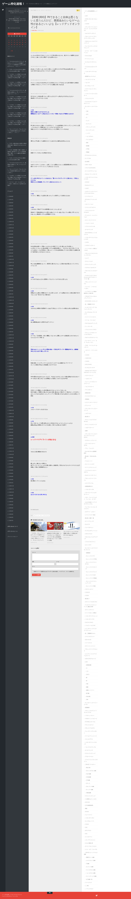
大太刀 (87, 674)
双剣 (87, 142)
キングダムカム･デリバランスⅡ (90, 313)
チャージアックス (90, 130)
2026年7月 (11, 199)
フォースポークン (89, 527)
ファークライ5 (88, 882)
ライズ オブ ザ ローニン (90, 396)
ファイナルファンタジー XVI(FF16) (90, 471)
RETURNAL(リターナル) (90, 721)
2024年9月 (11, 268)
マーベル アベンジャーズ (91, 736)
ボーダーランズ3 (89, 750)
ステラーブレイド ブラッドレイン (90, 89)
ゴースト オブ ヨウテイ (90, 207)
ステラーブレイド (89, 375)
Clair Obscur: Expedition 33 (90, 267)
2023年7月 (11, 312)
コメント (34, 552)
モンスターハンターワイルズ (90, 107)
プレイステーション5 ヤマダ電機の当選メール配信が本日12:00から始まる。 (70, 533)
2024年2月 (11, 290)
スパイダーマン (88, 836)
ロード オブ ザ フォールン (91, 171)
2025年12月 (11, 221)
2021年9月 (11, 382)
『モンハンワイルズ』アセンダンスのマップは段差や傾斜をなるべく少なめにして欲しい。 (17, 131)
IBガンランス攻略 (90, 786)
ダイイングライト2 (89, 609)
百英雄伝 (87, 399)
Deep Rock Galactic (89, 622)
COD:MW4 (87, 23)
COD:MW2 (87, 361)
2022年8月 (11, 347)
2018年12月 (11, 486)
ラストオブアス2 (89, 739)
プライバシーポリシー (13, 536)
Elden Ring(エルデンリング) (91, 323)
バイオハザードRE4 (89, 489)
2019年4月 (11, 473)
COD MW (87, 595)
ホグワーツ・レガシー (90, 511)
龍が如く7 (87, 598)
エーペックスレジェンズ (90, 467)
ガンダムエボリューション (91, 530)
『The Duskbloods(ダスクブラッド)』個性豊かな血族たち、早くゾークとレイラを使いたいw (17, 92)
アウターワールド (89, 756)
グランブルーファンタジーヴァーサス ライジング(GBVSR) (90, 435)
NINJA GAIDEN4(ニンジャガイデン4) (90, 233)
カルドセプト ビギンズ (90, 33)
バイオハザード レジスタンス (90, 743)
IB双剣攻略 (88, 792)
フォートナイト (88, 814)
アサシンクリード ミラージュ (90, 479)
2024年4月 (11, 284)
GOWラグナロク (88, 533)
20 (17, 44)
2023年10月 (11, 303)
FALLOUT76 (87, 524)
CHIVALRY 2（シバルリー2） (91, 718)
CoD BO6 (87, 242)
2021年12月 (11, 372)
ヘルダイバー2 (88, 378)
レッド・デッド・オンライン (44, 10)
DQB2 (86, 827)
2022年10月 (11, 341)
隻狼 (86, 808)
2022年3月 (11, 363)
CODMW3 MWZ (88, 358)
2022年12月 (11, 335)
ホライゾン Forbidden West (91, 601)
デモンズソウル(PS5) (89, 728)
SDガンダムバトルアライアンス (91, 537)
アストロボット (88, 389)
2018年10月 (11, 492)
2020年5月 (11, 432)
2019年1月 (11, 482)
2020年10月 (11, 416)
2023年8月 (11, 309)
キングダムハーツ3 (89, 821)
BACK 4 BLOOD (88, 639)
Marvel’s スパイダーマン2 (90, 475)
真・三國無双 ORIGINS (90, 304)
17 (8, 44)
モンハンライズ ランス (91, 571)
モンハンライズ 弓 (90, 556)
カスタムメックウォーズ (90, 440)
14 (19, 42)
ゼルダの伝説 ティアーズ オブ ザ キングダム (90, 503)
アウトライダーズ (89, 725)
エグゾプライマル (89, 483)
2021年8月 (11, 385)
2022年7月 (11, 350)
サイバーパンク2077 (89, 464)
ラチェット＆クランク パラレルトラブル (90, 711)
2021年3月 (11, 401)
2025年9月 (11, 231)
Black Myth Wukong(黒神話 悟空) (90, 452)
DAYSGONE (87, 802)
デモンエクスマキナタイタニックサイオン (90, 254)
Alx (17, 896)
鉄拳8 (86, 430)
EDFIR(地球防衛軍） (89, 805)
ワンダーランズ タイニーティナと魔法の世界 (90, 605)
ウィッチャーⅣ (88, 326)
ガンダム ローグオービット (90, 62)
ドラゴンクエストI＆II (90, 226)
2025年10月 (11, 228)
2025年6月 (11, 240)
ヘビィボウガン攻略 (90, 873)
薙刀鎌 (87, 693)
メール (57, 561)
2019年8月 (11, 460)
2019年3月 (11, 476)
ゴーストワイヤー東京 (90, 515)
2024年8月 (11, 272)
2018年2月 (11, 517)
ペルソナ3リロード (89, 386)
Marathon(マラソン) (89, 185)
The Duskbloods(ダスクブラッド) (90, 67)
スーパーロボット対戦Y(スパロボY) (90, 249)
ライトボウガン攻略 (90, 870)
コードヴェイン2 (89, 196)
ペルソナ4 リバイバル (90, 79)
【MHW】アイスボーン (90, 764)
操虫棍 (87, 145)
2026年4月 (11, 209)
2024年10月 (11, 265)
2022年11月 (11, 338)
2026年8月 (11, 196)
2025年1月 (11, 256)
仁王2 (86, 661)
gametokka (34, 30)
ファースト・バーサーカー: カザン (90, 287)
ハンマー (88, 133)
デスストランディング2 (90, 264)
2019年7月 (11, 464)
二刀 (87, 671)
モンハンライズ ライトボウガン (91, 563)
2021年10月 (11, 379)
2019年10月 (11, 454)
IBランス (88, 783)
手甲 (87, 699)
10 (8, 42)
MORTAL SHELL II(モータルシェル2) (90, 19)
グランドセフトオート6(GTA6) (89, 444)
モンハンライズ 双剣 (91, 586)
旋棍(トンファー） (90, 690)
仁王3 (86, 15)
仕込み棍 (88, 696)
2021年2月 (11, 404)
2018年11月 (11, 489)
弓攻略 (87, 863)
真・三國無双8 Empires (90, 633)
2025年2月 (11, 253)
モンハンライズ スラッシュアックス (91, 582)
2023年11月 (11, 300)
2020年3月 (11, 438)
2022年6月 (11, 353)
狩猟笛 (87, 152)
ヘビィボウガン (89, 136)
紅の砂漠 (87, 161)
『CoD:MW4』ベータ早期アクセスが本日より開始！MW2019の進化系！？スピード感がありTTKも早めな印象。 (17, 76)
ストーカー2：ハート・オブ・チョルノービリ (90, 341)
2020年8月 (11, 423)
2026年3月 (11, 212)
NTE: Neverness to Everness (91, 155)
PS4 (32, 10)
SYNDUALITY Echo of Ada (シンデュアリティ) (90, 297)
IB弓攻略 (88, 780)
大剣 (87, 111)
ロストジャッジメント (90, 646)
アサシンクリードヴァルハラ (90, 650)
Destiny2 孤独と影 (89, 843)
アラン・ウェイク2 (89, 448)
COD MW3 (87, 355)
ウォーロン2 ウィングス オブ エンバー (90, 46)
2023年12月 (11, 297)
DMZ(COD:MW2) (88, 364)
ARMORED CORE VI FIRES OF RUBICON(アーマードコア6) (90, 371)
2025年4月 (11, 246)
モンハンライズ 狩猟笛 (91, 578)
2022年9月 (11, 344)
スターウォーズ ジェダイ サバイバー (90, 493)
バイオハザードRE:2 (89, 818)
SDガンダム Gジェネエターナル (90, 271)
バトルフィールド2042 (90, 625)
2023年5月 (11, 319)
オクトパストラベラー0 (90, 220)
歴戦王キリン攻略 (90, 857)
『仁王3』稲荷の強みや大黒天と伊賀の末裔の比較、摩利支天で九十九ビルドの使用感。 (17, 145)
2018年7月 (11, 501)
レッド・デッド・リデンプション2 (43, 515)
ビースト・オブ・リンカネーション (90, 51)
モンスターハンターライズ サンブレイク (90, 548)
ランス (87, 120)
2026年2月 (11, 215)
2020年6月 (11, 429)
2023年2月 (11, 328)
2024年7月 (11, 275)
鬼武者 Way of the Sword (90, 76)
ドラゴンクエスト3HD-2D (90, 329)
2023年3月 (11, 325)
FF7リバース (88, 405)
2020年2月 (11, 441)
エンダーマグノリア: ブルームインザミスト (90, 308)
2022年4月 (11, 360)
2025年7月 (11, 237)
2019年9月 (11, 457)
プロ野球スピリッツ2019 (90, 799)
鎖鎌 (87, 687)
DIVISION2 (87, 182)
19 (14, 44)
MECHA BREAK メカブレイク (91, 301)
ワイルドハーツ (88, 461)
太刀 (87, 114)
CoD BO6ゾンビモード (90, 245)
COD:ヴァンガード (89, 589)
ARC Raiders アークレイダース (90, 200)
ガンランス (88, 123)
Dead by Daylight (88, 55)
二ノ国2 (87, 885)
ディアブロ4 (88, 158)
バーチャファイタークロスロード (90, 94)
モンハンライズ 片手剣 (91, 559)
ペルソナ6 (87, 82)
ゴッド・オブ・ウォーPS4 (91, 849)
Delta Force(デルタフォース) (91, 337)
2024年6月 (11, 278)
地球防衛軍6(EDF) (89, 486)
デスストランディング (90, 753)
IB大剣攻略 (88, 777)
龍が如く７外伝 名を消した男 (90, 457)
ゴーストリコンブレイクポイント (90, 760)
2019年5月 (11, 470)
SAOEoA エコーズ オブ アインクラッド (90, 42)
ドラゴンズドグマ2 (89, 98)
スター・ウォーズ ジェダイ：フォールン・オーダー (90, 498)
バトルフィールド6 (89, 223)
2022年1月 (11, 369)
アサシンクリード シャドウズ (90, 282)
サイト (33, 566)
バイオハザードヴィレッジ (91, 616)
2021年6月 (11, 391)
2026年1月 (11, 218)
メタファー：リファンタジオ (90, 351)
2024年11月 (11, 262)
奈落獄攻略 (88, 665)
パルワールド (88, 413)
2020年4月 (11, 435)
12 (14, 42)
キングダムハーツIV (89, 85)
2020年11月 (11, 413)
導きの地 (88, 767)
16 (25, 42)
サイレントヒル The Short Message (90, 420)
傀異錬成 (88, 552)
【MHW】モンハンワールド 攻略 (91, 853)
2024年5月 (11, 281)
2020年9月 (11, 419)
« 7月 (12, 51)
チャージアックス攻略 (91, 876)
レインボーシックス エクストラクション (90, 629)
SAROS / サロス (88, 164)
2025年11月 (11, 224)
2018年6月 (11, 504)
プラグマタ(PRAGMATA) (90, 167)
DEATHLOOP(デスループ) (90, 658)
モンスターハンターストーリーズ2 (90, 703)
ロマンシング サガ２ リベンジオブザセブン (90, 333)
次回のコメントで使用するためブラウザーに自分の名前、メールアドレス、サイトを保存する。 (54, 571)
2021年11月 (11, 375)
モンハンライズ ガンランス (91, 567)
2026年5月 (11, 206)
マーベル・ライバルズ (90, 320)
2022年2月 (11, 366)
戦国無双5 (87, 707)
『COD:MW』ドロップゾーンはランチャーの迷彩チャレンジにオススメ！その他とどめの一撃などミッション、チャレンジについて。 (38, 536)
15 (22, 42)
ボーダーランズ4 (89, 229)
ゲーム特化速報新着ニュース (90, 11)
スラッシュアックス (90, 127)
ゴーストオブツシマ (89, 636)
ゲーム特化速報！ (13, 3)
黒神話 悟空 (87, 393)
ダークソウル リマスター (91, 846)
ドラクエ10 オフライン (90, 541)
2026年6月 (11, 202)
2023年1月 (11, 331)
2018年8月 (11, 498)
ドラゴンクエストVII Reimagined (89, 211)
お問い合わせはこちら (13, 531)
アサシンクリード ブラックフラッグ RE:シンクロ (90, 37)
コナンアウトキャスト (90, 840)
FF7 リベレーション (89, 58)
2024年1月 (11, 294)
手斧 (87, 683)
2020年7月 (11, 426)
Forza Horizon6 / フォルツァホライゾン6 (90, 102)
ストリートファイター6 (90, 317)
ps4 (34, 515)
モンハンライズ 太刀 (91, 575)
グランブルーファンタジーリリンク (90, 409)
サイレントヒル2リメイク (91, 424)
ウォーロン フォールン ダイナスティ (90, 507)
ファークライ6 (88, 642)
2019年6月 (11, 467)
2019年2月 (11, 479)
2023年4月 (11, 322)
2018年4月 (11, 511)
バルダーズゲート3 (89, 427)
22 (22, 44)
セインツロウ (88, 545)
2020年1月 (11, 445)
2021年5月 (11, 394)
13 (17, 42)
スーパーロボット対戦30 (90, 612)
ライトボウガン (89, 139)
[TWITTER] (2, 10)
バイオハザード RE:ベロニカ (90, 72)
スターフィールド (89, 204)
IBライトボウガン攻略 (91, 770)
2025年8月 (11, 234)
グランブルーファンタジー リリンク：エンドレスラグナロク (90, 28)
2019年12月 (11, 448)
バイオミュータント (89, 715)
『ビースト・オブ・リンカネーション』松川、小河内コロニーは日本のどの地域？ (17, 183)
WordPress (9, 896)
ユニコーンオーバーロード (91, 402)
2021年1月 (11, 407)
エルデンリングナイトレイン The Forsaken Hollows (90, 192)
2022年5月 (11, 357)
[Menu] (126, 9)
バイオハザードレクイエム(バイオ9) (90, 178)
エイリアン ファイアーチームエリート (90, 654)
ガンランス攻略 (89, 866)
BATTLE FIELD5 (88, 830)
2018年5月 (11, 508)
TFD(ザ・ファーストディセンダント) (90, 346)
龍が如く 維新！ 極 (89, 518)
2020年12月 (11, 410)
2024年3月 (11, 287)
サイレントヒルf (89, 261)
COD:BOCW (87, 592)
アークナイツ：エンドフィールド (90, 216)
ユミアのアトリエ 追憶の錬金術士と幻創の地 (90, 292)
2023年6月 (11, 316)
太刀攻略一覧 (89, 879)
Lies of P (87, 258)
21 (19, 44)
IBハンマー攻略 (89, 789)
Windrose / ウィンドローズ (91, 174)
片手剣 (87, 149)
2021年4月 (11, 397)
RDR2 (35, 10)
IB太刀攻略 (88, 774)
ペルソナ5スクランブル (90, 747)
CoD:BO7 (87, 188)
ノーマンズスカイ (89, 888)
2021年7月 (11, 388)
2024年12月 (11, 259)
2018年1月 (11, 520)
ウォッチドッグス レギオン (90, 732)
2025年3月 (11, 250)
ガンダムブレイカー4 (90, 367)
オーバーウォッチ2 (89, 521)
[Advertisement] (55, 42)
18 (11, 44)
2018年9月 (11, 495)
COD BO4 (87, 824)
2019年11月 (11, 451)
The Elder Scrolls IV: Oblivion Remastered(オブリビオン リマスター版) (90, 277)
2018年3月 (11, 514)
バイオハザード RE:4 (89, 619)
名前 (33, 561)
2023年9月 (11, 306)
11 (11, 42)
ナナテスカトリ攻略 (90, 860)
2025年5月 (11, 243)
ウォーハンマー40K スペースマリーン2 (90, 382)
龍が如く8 (87, 416)
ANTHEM (87, 811)
